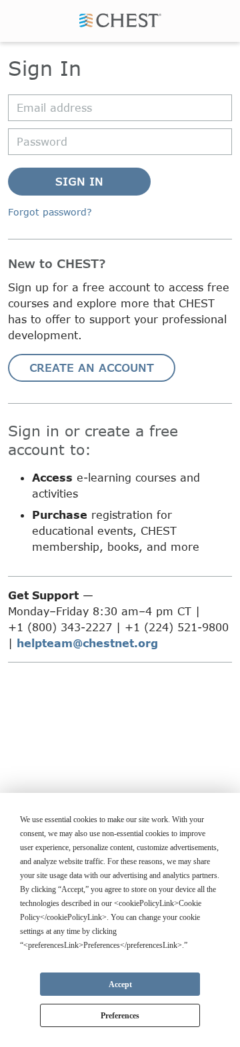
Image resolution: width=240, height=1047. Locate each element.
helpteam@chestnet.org (87, 643)
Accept (120, 984)
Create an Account (91, 367)
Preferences (120, 1015)
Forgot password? (50, 212)
